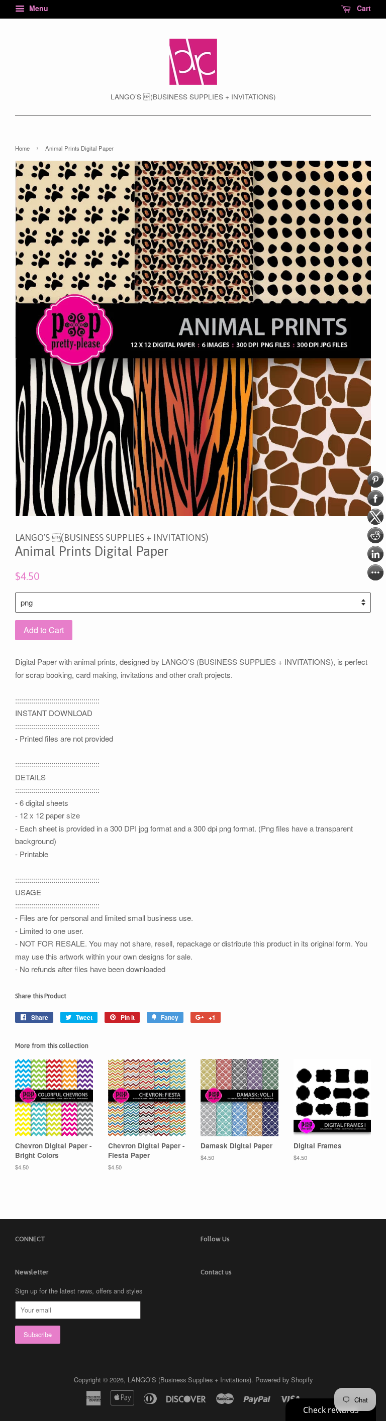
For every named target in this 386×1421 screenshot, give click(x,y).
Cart (363, 8)
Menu (37, 8)
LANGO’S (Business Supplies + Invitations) (189, 1379)
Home (22, 148)
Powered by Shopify (284, 1379)
